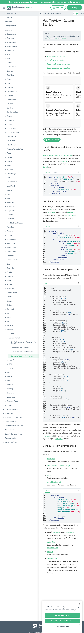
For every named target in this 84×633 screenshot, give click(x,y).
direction (50, 552)
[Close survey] (79, 2)
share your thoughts (65, 2)
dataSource (63, 161)
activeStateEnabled (54, 482)
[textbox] (20, 13)
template (70, 212)
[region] (62, 617)
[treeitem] (20, 18)
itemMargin (51, 459)
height (49, 475)
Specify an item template (56, 60)
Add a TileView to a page (56, 56)
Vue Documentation (54, 13)
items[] (45, 167)
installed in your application (56, 38)
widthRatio (56, 532)
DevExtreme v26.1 (13, 2)
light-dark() (58, 439)
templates (51, 212)
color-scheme (48, 436)
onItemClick (51, 542)
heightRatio (70, 532)
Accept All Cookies (62, 615)
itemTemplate (70, 215)
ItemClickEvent (52, 548)
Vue (28, 7)
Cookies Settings (62, 626)
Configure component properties (58, 68)
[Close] (80, 604)
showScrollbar (52, 558)
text (49, 210)
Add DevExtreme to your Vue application (57, 156)
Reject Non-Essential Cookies (62, 621)
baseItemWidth (52, 466)
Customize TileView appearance (58, 64)
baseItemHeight (64, 466)
